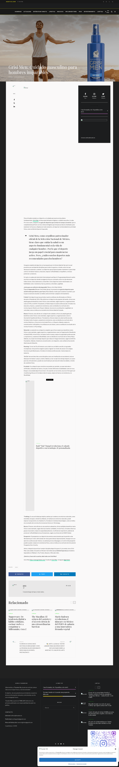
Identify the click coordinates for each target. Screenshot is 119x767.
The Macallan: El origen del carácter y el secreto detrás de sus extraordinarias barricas (41, 621)
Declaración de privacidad (81, 763)
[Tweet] (14, 103)
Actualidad (27, 11)
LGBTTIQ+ (100, 11)
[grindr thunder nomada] (84, 703)
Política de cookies (72, 763)
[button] (115, 749)
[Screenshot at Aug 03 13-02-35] (84, 693)
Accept (78, 760)
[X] (103, 1)
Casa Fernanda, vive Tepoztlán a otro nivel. (55, 687)
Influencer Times (71, 11)
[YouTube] (61, 743)
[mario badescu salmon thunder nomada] (65, 610)
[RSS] (63, 743)
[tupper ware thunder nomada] (19, 610)
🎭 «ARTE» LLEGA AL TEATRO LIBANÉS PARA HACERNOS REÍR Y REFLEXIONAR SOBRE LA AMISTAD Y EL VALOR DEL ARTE (54, 646)
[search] (74, 708)
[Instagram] (106, 1)
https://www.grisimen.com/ (37, 560)
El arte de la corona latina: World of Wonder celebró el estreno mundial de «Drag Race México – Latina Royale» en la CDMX (101, 695)
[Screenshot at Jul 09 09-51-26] (84, 722)
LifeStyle (52, 11)
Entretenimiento (89, 11)
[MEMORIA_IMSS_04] (84, 712)
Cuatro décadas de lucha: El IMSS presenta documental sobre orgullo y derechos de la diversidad (101, 713)
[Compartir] (14, 99)
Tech (80, 11)
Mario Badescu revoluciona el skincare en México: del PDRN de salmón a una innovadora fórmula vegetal (64, 622)
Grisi (17, 567)
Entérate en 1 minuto (40, 11)
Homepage (18, 11)
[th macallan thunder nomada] (42, 610)
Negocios (60, 11)
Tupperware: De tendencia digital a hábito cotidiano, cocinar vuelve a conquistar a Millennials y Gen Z (17, 622)
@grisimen (67, 560)
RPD (14, 93)
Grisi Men (36, 220)
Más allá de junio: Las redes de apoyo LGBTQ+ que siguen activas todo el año (100, 704)
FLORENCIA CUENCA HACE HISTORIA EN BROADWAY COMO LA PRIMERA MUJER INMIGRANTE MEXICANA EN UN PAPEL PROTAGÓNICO (30, 647)
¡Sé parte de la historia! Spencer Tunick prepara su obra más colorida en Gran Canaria (100, 723)
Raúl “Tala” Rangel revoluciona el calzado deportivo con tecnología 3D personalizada (53, 447)
